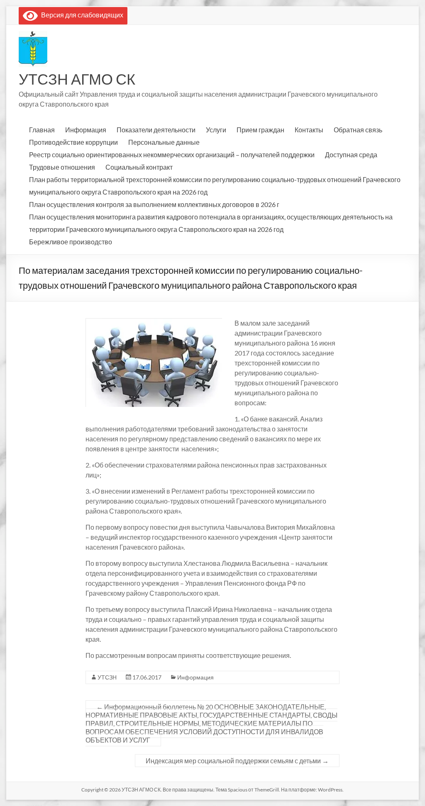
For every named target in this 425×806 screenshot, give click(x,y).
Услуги (216, 130)
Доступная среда (351, 154)
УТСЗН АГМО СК (77, 79)
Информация (85, 130)
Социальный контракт (139, 167)
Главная (42, 130)
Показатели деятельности (156, 130)
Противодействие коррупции (73, 142)
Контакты (309, 130)
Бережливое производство (70, 242)
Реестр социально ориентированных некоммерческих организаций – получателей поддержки (172, 154)
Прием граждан (260, 130)
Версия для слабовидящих (80, 15)
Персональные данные (164, 142)
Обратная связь (358, 130)
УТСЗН (107, 677)
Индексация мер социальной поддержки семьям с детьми (237, 761)
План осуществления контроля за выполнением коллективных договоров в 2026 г (154, 204)
